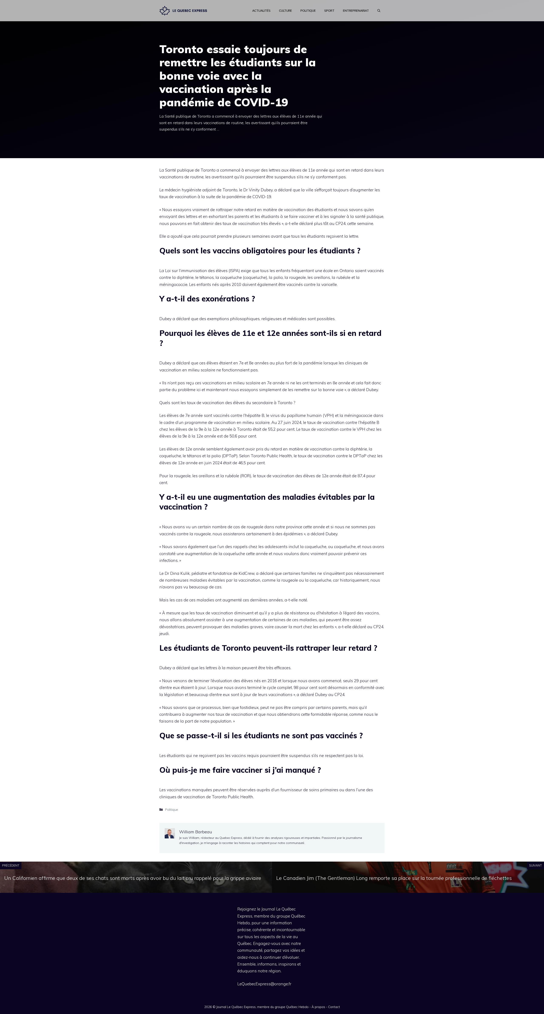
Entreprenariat (356, 11)
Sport (329, 11)
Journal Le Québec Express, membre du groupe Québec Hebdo (262, 1007)
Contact (334, 1007)
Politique (308, 11)
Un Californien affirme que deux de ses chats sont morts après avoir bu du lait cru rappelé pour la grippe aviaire (132, 878)
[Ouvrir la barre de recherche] (379, 10)
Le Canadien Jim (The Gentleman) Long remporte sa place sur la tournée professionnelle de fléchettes (394, 878)
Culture (285, 11)
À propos (318, 1007)
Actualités (261, 11)
